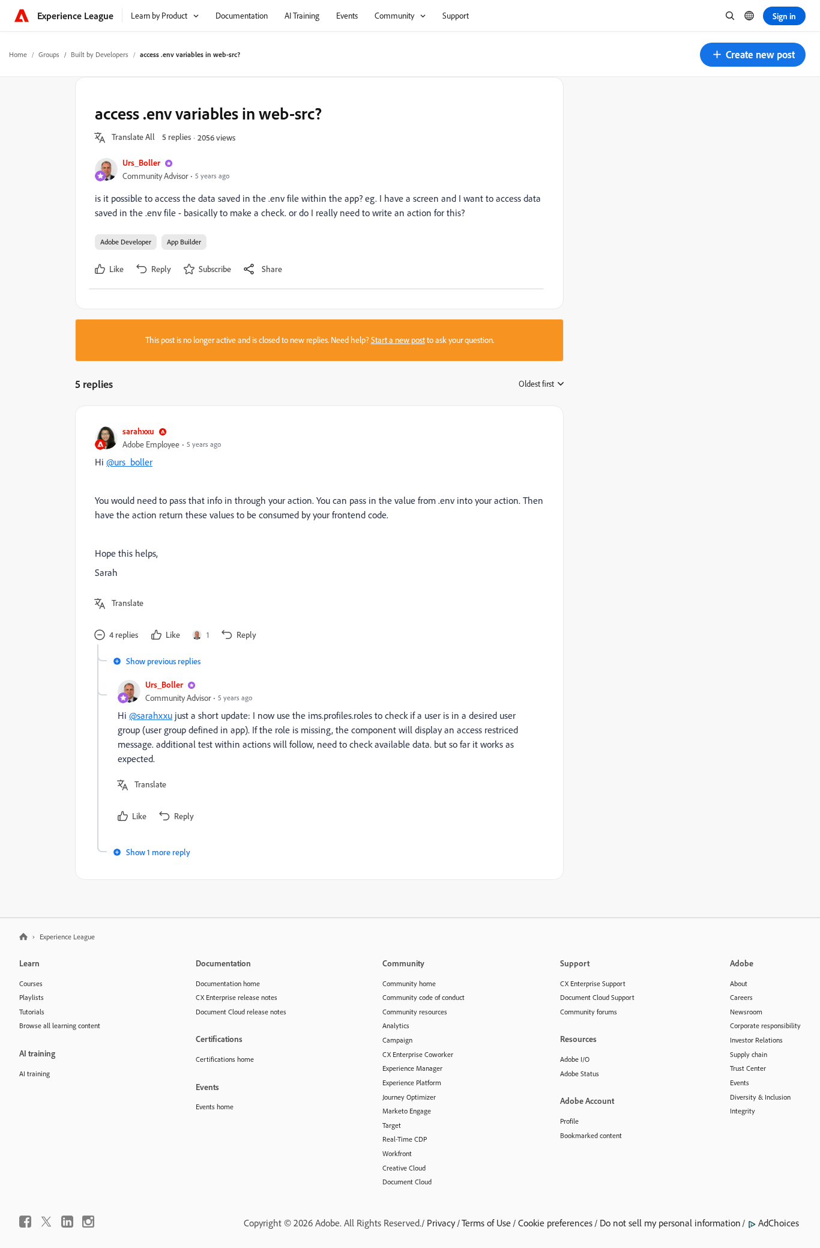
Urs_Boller (141, 162)
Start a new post (398, 340)
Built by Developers (99, 54)
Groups (48, 54)
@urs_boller (129, 462)
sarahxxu (138, 431)
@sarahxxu (150, 715)
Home (18, 54)
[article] (316, 534)
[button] (753, 55)
